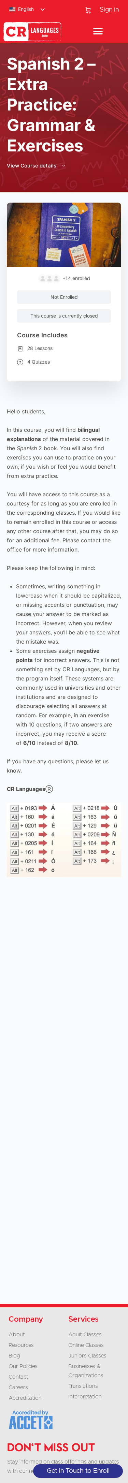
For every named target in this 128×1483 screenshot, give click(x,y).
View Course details (32, 165)
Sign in (109, 9)
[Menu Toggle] (98, 31)
